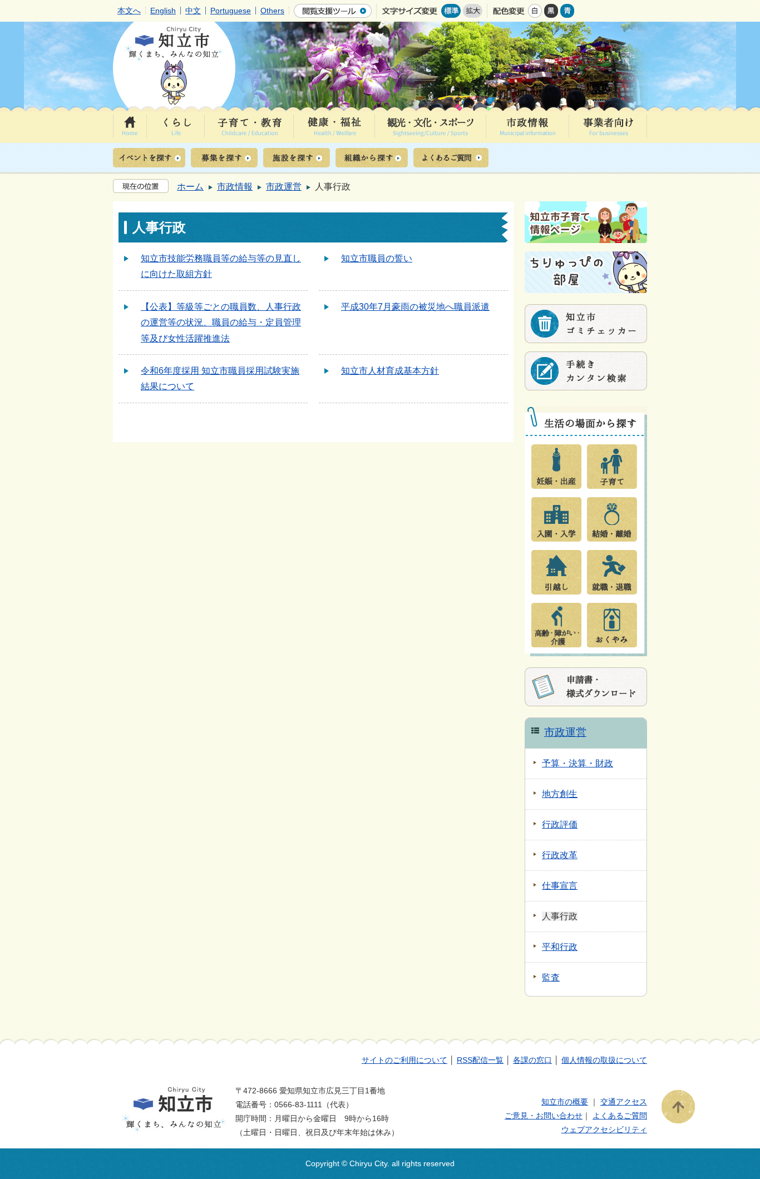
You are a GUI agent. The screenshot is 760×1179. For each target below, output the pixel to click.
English (163, 10)
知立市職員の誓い (376, 258)
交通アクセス (623, 1101)
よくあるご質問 (620, 1115)
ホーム (190, 186)
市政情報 (235, 186)
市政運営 (284, 186)
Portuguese (230, 10)
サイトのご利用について (404, 1060)
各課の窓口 (532, 1060)
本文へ (129, 10)
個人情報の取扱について (604, 1060)
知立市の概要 (564, 1101)
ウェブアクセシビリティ (604, 1129)
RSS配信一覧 (480, 1060)
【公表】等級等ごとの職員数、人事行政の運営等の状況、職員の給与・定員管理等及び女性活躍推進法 (221, 323)
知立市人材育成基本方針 (390, 370)
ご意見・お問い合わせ (544, 1115)
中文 (193, 10)
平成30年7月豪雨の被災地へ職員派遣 (415, 306)
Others (272, 10)
